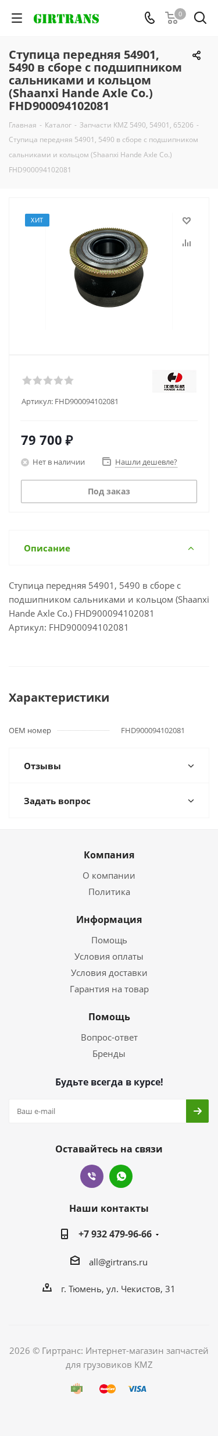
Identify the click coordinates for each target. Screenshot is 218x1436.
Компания (109, 854)
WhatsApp (121, 1176)
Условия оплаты (109, 956)
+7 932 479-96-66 (115, 1234)
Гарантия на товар (109, 989)
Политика (109, 891)
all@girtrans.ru (118, 1262)
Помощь (109, 940)
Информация (109, 919)
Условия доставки (109, 972)
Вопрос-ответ (109, 1037)
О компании (109, 875)
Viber (91, 1176)
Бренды (109, 1053)
